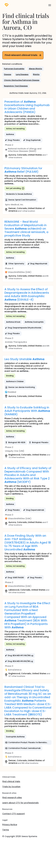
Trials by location (11, 786)
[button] (14, 68)
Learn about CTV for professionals (20, 802)
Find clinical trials (11, 781)
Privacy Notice (9, 824)
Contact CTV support (13, 813)
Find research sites (12, 797)
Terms (5, 829)
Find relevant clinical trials (21, 55)
